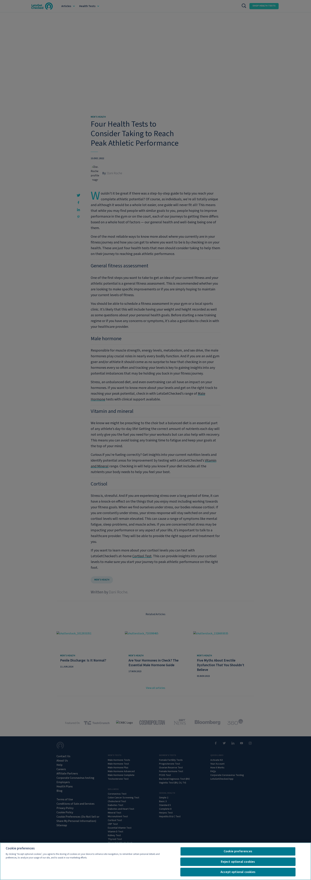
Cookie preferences (238, 851)
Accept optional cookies (237, 872)
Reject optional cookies (238, 862)
